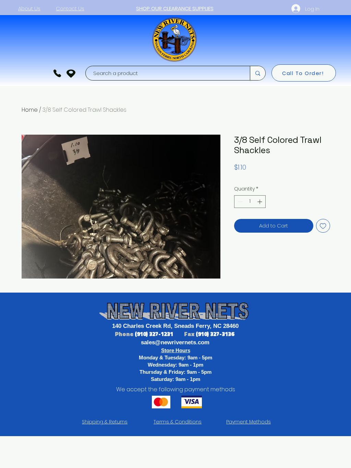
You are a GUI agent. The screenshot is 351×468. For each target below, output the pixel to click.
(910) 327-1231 (154, 334)
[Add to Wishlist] (323, 226)
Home (30, 110)
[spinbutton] (250, 202)
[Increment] (260, 202)
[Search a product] (257, 73)
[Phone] (57, 73)
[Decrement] (239, 202)
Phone (125, 334)
